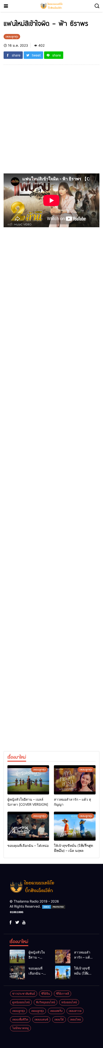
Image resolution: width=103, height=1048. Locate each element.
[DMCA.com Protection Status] (54, 906)
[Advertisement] (51, 122)
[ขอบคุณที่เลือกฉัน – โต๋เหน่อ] (28, 826)
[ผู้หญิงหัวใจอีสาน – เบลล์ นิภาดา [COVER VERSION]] (28, 779)
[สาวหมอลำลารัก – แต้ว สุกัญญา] (75, 779)
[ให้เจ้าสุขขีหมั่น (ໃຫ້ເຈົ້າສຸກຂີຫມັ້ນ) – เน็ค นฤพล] (75, 826)
